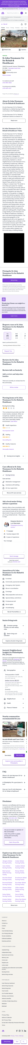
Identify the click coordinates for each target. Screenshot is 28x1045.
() (10, 531)
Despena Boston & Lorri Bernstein (17, 522)
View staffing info (6, 440)
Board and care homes (7, 955)
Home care (4, 960)
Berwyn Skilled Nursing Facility (19, 871)
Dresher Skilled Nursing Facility (7, 900)
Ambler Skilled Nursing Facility (19, 862)
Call (24, 1041)
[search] (22, 13)
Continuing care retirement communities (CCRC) (12, 968)
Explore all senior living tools (14, 641)
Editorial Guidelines (7, 938)
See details (8, 755)
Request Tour (8, 351)
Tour (17, 1041)
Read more (14, 120)
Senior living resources (7, 985)
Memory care (5, 957)
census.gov (17, 659)
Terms (3, 1025)
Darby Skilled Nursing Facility (7, 895)
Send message (14, 556)
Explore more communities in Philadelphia (14, 762)
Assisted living (5, 949)
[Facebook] (17, 1030)
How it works (5, 990)
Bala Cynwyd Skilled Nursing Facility (6, 872)
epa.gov (4, 660)
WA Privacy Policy (6, 1020)
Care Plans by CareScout (8, 983)
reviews (17, 27)
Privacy (13, 1035)
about (7, 27)
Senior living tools (6, 988)
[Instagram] (20, 1030)
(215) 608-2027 (6, 88)
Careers (4, 925)
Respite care (5, 962)
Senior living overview (7, 974)
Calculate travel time (14, 68)
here (18, 6)
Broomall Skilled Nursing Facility (7, 883)
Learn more (14, 316)
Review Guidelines (6, 936)
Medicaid (4, 1006)
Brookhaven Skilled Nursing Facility (21, 878)
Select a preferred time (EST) (9, 342)
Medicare (4, 1003)
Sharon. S (16, 93)
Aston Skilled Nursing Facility (7, 866)
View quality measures (8, 449)
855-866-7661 (22, 8)
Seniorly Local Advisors (8, 996)
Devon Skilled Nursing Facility (19, 895)
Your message (8, 540)
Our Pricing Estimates (7, 933)
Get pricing (14, 280)
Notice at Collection (7, 1017)
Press (3, 928)
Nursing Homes (10, 475)
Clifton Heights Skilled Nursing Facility (19, 889)
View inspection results (8, 430)
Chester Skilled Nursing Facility (7, 888)
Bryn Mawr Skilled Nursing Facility (20, 883)
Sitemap (21, 1035)
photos (3, 27)
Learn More (13, 421)
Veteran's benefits (6, 998)
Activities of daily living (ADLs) (9, 1001)
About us (4, 920)
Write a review (14, 387)
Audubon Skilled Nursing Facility (20, 866)
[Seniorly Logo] (2, 13)
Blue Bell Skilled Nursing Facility (7, 878)
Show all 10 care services (14, 493)
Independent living (6, 952)
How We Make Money (7, 930)
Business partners (6, 941)
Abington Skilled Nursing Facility (7, 862)
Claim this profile (14, 842)
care (22, 27)
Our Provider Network (7, 993)
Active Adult (5, 965)
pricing (12, 27)
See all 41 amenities (13, 611)
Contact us (4, 923)
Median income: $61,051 (12, 680)
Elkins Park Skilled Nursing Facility (20, 900)
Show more (14, 905)
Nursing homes (5, 971)
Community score (11, 72)
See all (5, 24)
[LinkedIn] (25, 1030)
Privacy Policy (5, 1015)
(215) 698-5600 (7, 82)
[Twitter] (22, 1030)
